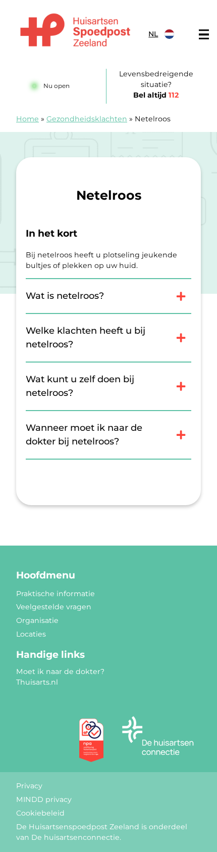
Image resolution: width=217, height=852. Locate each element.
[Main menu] (204, 34)
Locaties (31, 634)
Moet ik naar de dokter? (60, 671)
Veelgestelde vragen (53, 606)
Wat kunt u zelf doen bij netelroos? (80, 386)
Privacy (29, 785)
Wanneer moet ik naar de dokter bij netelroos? (84, 434)
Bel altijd (156, 95)
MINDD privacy (44, 799)
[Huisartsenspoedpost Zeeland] (75, 31)
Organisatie (37, 620)
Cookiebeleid (40, 813)
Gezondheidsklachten (86, 118)
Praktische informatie (55, 593)
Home (27, 118)
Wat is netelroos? (65, 295)
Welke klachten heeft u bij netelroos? (85, 337)
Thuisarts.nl (37, 682)
